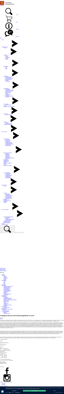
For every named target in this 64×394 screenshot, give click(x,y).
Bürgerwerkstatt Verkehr (9, 78)
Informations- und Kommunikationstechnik (10, 299)
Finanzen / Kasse (8, 91)
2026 (4, 281)
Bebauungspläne (8, 140)
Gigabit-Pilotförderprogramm (10, 219)
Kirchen (5, 163)
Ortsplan (17, 29)
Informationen (8, 139)
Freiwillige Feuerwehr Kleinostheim (9, 106)
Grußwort (7, 55)
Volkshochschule (6, 160)
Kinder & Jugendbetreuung (8, 152)
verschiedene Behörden (5, 311)
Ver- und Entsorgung (7, 172)
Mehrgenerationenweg (7, 200)
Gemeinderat (6, 113)
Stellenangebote (4, 306)
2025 (6, 67)
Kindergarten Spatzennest (7, 304)
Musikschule (7, 96)
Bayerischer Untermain (9, 195)
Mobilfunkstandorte (8, 220)
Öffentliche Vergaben (7, 221)
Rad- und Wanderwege (9, 198)
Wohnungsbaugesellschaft (9, 143)
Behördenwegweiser (9, 123)
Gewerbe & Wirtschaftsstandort (8, 216)
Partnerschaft (7, 57)
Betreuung (7, 153)
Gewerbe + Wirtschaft (5, 209)
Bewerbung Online (8, 104)
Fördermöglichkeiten (7, 289)
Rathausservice (4, 285)
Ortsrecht (7, 58)
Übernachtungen (8, 194)
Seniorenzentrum (6, 161)
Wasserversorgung (8, 177)
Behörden (5, 121)
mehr (55, 390)
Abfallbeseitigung (8, 173)
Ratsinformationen (8, 114)
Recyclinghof (8, 174)
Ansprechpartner (6, 88)
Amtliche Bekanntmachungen (8, 286)
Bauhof (7, 93)
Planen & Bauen (8, 92)
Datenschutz (4, 383)
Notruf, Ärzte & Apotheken (8, 165)
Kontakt (17, 36)
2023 (6, 68)
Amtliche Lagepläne (9, 142)
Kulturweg (5, 201)
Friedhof (5, 164)
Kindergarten (8, 155)
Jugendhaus (7, 95)
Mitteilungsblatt (6, 66)
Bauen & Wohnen (6, 138)
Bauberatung (7, 141)
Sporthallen (5, 199)
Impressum (3, 384)
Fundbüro (7, 80)
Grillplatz (5, 202)
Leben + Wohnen (4, 131)
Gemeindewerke (8, 94)
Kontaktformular (4, 308)
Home (3, 39)
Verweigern (14, 390)
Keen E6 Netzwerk (8, 79)
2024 (4, 282)
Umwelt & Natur (8, 144)
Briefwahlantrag (4, 295)
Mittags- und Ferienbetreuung (10, 157)
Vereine (5, 185)
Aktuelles (5, 47)
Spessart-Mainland (8, 196)
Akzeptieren (34, 390)
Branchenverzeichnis (7, 222)
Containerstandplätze (9, 175)
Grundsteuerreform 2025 (7, 290)
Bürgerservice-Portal (7, 287)
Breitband (7, 218)
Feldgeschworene (8, 145)
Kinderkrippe (8, 154)
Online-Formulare (8, 77)
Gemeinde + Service (5, 46)
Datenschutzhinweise (60, 392)
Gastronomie (7, 193)
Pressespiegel (4, 284)
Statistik (7, 59)
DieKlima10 (5, 292)
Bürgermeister (8, 89)
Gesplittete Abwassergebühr (8, 124)
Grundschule (7, 156)
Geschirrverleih (8, 81)
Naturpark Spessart (8, 197)
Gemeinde (5, 54)
